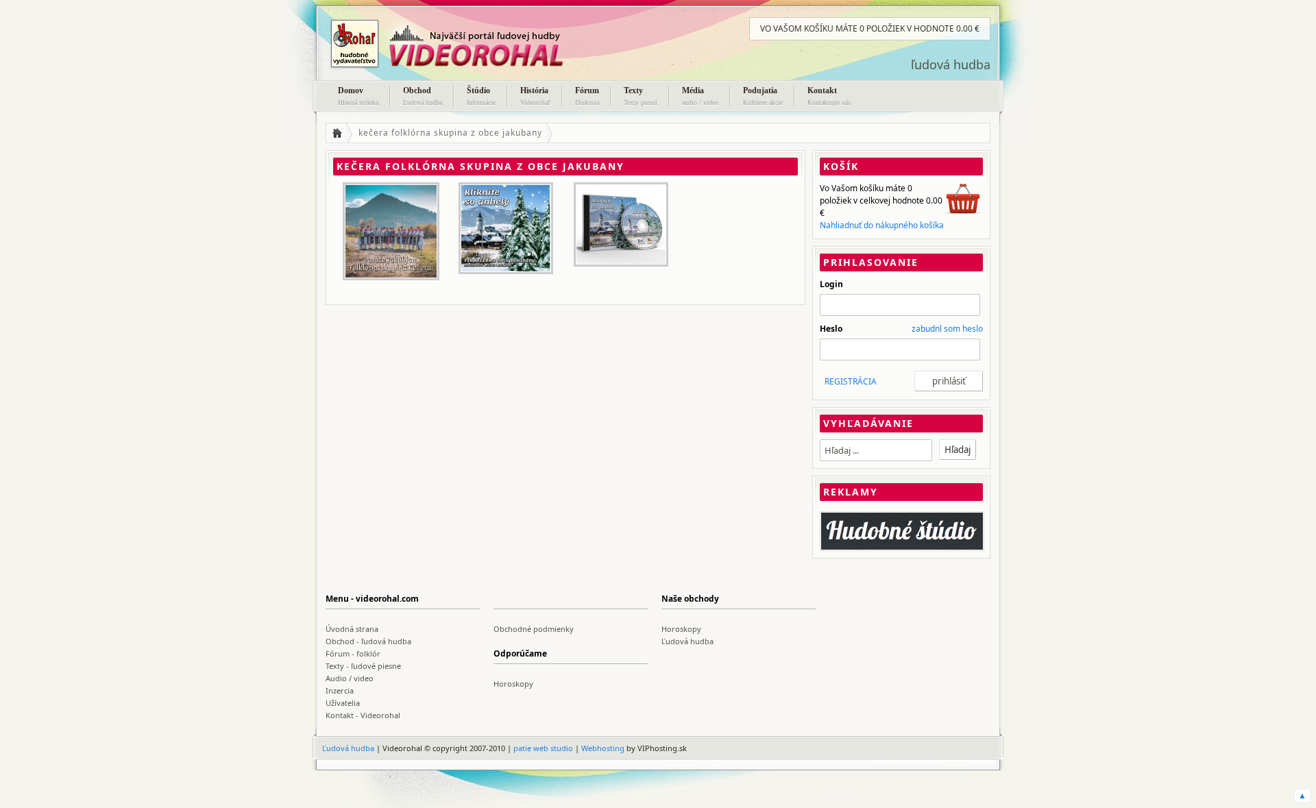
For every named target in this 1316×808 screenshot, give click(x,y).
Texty (640, 96)
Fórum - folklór (353, 653)
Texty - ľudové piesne (363, 666)
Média (700, 96)
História (535, 96)
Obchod (422, 96)
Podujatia (763, 96)
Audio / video (350, 678)
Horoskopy (681, 629)
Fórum (587, 96)
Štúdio (481, 96)
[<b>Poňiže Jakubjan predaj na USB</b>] (390, 231)
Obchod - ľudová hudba (368, 641)
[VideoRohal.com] (463, 44)
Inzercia (340, 690)
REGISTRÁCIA (851, 381)
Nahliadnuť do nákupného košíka (882, 225)
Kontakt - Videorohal (363, 715)
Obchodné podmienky (534, 629)
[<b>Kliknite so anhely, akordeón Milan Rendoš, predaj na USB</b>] (505, 228)
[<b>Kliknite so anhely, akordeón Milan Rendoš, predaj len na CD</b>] (621, 224)
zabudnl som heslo (947, 328)
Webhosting (602, 748)
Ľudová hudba (687, 641)
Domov (358, 96)
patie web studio (543, 748)
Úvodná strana (352, 629)
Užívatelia (343, 703)
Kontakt (829, 96)
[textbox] (876, 450)
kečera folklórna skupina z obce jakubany (450, 132)
